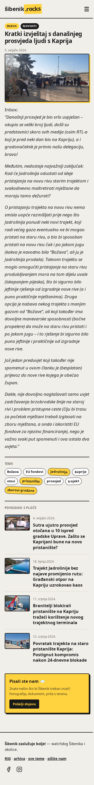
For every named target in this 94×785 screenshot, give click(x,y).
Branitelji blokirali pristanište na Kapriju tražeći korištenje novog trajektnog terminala (58, 614)
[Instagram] (19, 769)
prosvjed (54, 481)
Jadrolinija (59, 472)
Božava (13, 472)
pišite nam (57, 758)
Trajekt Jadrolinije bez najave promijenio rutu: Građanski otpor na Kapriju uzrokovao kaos (58, 576)
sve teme (36, 758)
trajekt (73, 481)
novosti (30, 26)
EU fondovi (34, 472)
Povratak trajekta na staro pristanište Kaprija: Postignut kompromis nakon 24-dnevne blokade (61, 652)
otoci (11, 481)
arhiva (19, 758)
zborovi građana (20, 490)
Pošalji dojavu (24, 704)
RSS (8, 758)
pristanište (31, 481)
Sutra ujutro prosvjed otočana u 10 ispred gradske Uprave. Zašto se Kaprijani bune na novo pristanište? (59, 536)
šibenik (23, 9)
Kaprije (80, 472)
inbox (12, 26)
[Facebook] (9, 769)
